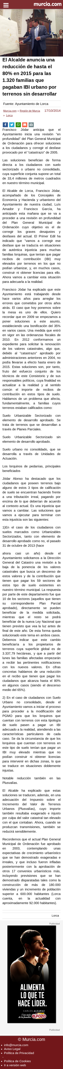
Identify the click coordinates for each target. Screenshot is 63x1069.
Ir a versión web (15, 1065)
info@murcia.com (16, 1045)
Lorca (55, 915)
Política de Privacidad (19, 1053)
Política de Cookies (17, 1061)
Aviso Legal (12, 1049)
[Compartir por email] (24, 124)
